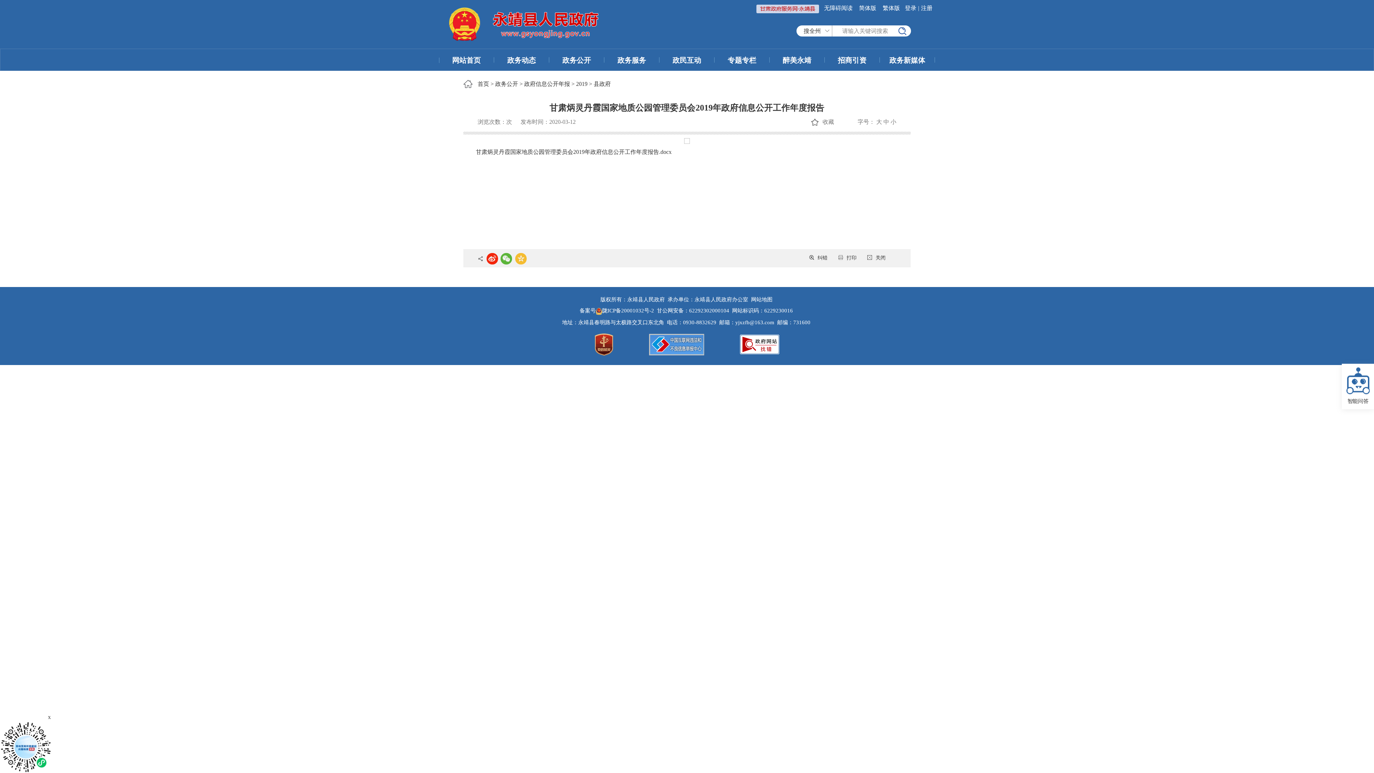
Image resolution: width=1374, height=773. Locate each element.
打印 (852, 258)
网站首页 (466, 60)
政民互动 (687, 60)
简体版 (867, 8)
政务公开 (576, 60)
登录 (910, 8)
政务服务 (632, 60)
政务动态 (521, 60)
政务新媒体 (907, 60)
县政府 (602, 84)
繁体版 (891, 8)
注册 (926, 8)
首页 (483, 84)
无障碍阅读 (838, 8)
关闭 (881, 258)
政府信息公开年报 (547, 84)
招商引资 (852, 60)
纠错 (823, 258)
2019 (582, 84)
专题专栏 (742, 60)
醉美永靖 (797, 60)
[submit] (902, 31)
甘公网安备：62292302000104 (693, 310)
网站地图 (762, 299)
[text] (871, 31)
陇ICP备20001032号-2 (629, 310)
